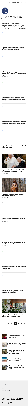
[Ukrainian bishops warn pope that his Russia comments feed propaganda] (14, 113)
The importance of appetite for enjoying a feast (17, 344)
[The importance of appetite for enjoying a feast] (4, 344)
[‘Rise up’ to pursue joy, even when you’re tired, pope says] (14, 282)
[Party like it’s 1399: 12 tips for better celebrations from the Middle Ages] (4, 351)
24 (24, 323)
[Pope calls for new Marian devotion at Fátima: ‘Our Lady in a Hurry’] (14, 306)
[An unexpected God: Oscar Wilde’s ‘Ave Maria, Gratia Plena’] (4, 367)
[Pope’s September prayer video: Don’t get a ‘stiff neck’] (14, 137)
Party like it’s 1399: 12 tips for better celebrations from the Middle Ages (17, 352)
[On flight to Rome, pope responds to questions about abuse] (14, 233)
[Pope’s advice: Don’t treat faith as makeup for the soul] (14, 185)
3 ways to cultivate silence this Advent (17, 336)
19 (11, 323)
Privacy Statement (6, 390)
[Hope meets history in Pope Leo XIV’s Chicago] (4, 359)
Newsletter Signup (6, 384)
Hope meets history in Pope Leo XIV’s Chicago (17, 359)
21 (19, 323)
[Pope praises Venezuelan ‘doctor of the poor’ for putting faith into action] (14, 89)
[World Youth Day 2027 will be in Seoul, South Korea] (14, 258)
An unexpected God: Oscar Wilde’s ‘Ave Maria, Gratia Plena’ (16, 367)
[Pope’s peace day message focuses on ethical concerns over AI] (14, 209)
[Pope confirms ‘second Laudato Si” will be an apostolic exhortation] (14, 161)
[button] (2, 2)
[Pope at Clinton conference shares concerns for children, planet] (14, 39)
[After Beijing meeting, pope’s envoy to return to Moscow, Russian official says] (14, 63)
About (3, 388)
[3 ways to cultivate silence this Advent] (4, 336)
